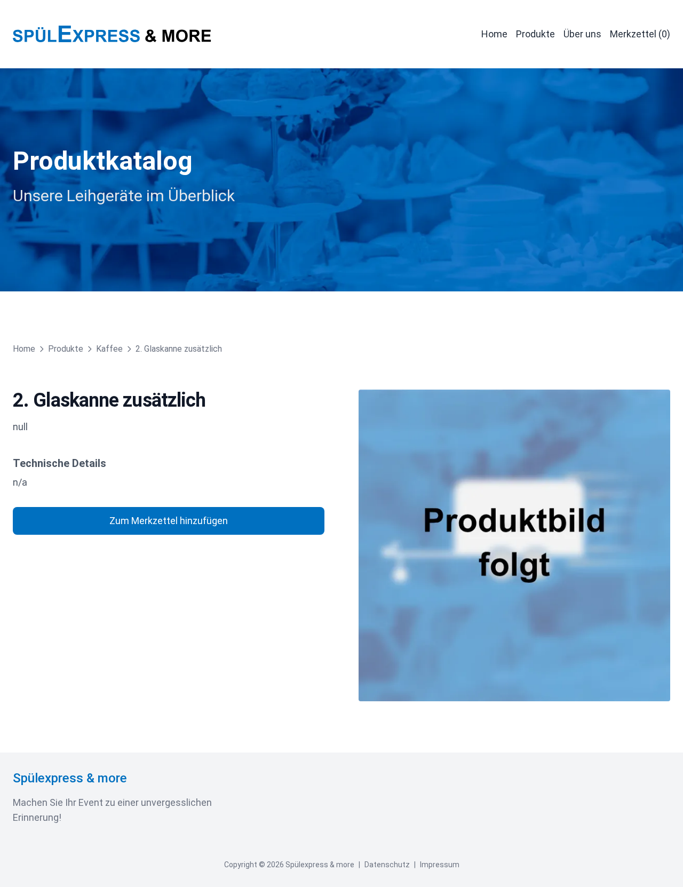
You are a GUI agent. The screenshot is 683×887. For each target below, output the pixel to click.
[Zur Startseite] (112, 34)
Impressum (439, 864)
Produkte (535, 33)
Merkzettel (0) (640, 33)
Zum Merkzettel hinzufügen (168, 520)
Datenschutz (387, 864)
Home (494, 33)
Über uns (582, 33)
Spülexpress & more (70, 778)
